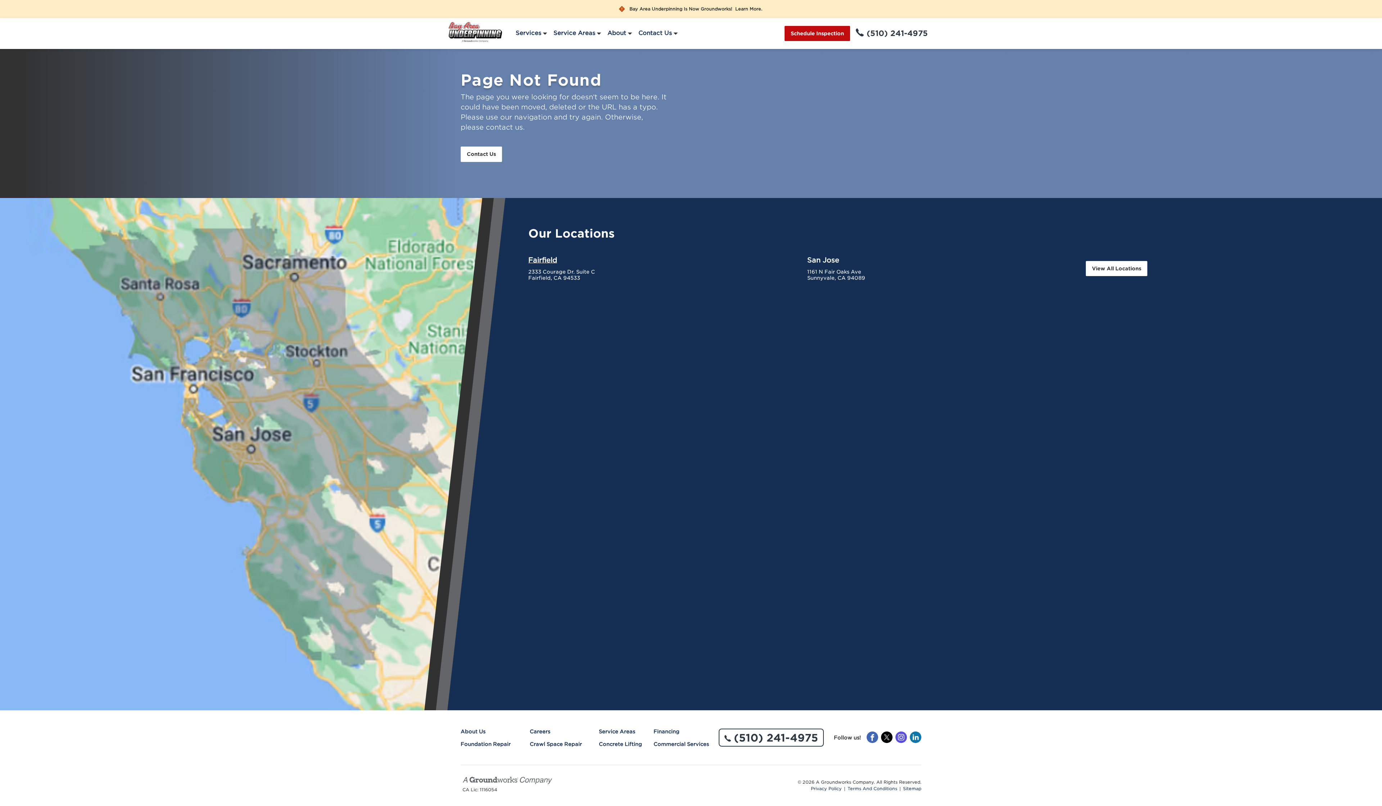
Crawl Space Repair (556, 744)
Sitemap (912, 788)
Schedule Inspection (817, 33)
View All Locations (1116, 268)
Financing (666, 731)
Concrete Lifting (620, 744)
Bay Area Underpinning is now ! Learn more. (695, 9)
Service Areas (574, 33)
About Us (473, 731)
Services (528, 33)
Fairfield (542, 260)
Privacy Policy (826, 788)
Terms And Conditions (872, 788)
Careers (540, 731)
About (617, 33)
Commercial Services (681, 744)
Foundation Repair (486, 744)
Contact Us (655, 33)
